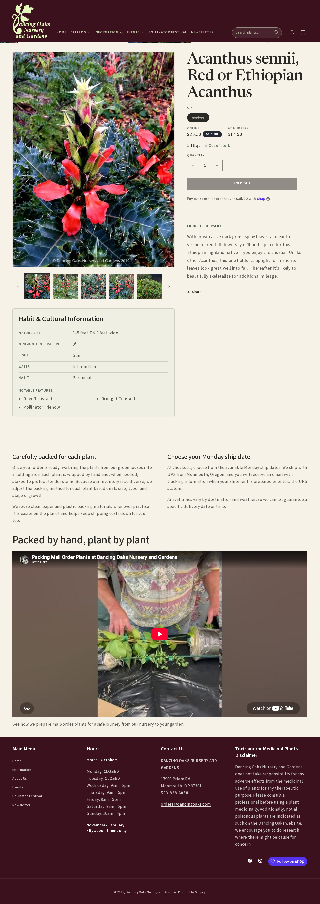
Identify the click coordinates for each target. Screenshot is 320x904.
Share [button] (197, 291)
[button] (80, 32)
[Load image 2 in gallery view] (65, 286)
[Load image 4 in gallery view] (121, 286)
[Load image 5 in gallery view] (149, 286)
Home (17, 760)
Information (22, 769)
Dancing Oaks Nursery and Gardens (152, 892)
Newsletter (21, 804)
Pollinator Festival (27, 796)
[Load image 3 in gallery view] (93, 286)
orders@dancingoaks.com (186, 804)
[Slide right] (169, 286)
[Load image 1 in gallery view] (37, 286)
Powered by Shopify (192, 892)
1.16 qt (201, 118)
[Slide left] (18, 286)
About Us (19, 778)
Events (18, 787)
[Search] (277, 33)
